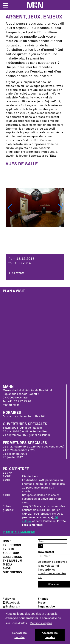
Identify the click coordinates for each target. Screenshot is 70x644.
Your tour (11, 553)
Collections (12, 556)
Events (8, 549)
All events (17, 273)
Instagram (12, 606)
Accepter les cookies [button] (50, 635)
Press (42, 602)
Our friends (12, 572)
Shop (7, 568)
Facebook (12, 602)
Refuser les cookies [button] (19, 635)
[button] (10, 208)
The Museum (12, 560)
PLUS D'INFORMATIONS (19, 532)
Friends (43, 598)
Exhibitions (12, 545)
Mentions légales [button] (41, 623)
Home (7, 541)
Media (7, 564)
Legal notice (46, 606)
